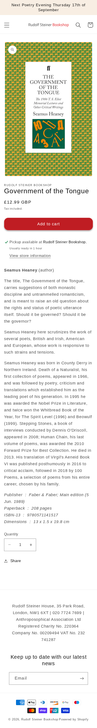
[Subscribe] (82, 678)
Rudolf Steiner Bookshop (39, 719)
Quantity (11, 534)
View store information (30, 256)
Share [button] (15, 561)
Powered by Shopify (73, 719)
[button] (7, 25)
